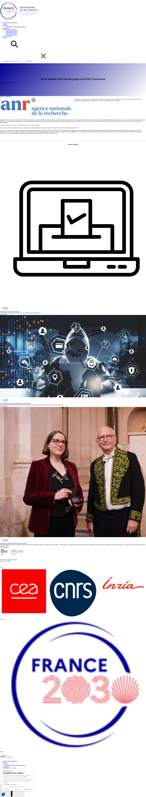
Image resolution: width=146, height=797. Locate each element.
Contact (5, 37)
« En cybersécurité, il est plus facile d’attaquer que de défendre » (15, 403)
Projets (4, 24)
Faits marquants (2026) (11, 30)
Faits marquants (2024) (11, 33)
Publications (6, 28)
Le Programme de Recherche (10, 22)
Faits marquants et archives (9, 29)
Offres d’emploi (7, 36)
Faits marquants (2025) (11, 32)
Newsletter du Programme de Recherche (15, 26)
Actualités (5, 25)
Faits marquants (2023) (11, 35)
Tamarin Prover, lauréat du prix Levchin (9, 311)
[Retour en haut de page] (12, 791)
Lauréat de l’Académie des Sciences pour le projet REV (13, 543)
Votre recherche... (7, 61)
